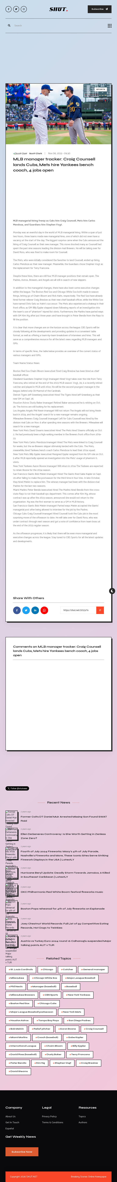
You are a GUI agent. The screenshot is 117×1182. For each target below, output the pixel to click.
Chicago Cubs (47, 1003)
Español (9, 1129)
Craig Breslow (88, 1063)
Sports (100, 89)
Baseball (71, 986)
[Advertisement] (58, 57)
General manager (93, 969)
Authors (83, 1122)
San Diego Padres (78, 1020)
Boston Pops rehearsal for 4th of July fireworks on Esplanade (63, 908)
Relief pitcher (41, 1029)
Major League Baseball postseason (31, 1012)
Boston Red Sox (19, 1003)
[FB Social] (8, 9)
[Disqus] (58, 704)
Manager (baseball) (43, 986)
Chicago (47, 969)
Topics (82, 1117)
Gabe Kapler (74, 1037)
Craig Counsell (94, 1029)
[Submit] (9, 25)
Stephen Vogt (62, 1063)
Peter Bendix (17, 1063)
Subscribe (98, 9)
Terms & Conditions (52, 1122)
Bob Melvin (16, 1029)
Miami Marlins (18, 1037)
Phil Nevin (16, 986)
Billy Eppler (78, 1046)
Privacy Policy (49, 1117)
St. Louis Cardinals (21, 969)
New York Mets (71, 1012)
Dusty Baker (53, 1054)
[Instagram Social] (24, 9)
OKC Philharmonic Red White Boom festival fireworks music (62, 891)
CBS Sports (50, 995)
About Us (10, 1117)
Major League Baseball (80, 978)
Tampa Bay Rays (48, 1020)
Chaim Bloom (53, 1046)
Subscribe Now (22, 1151)
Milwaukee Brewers (22, 995)
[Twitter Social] (16, 9)
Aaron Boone (67, 1029)
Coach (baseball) (47, 1037)
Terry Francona (80, 1054)
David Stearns (18, 1071)
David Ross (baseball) (23, 1054)
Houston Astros (18, 1020)
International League (22, 1046)
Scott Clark (35, 153)
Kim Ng (40, 1063)
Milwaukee (16, 978)
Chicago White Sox (44, 978)
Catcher (67, 969)
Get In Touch (12, 1122)
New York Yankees (78, 995)
